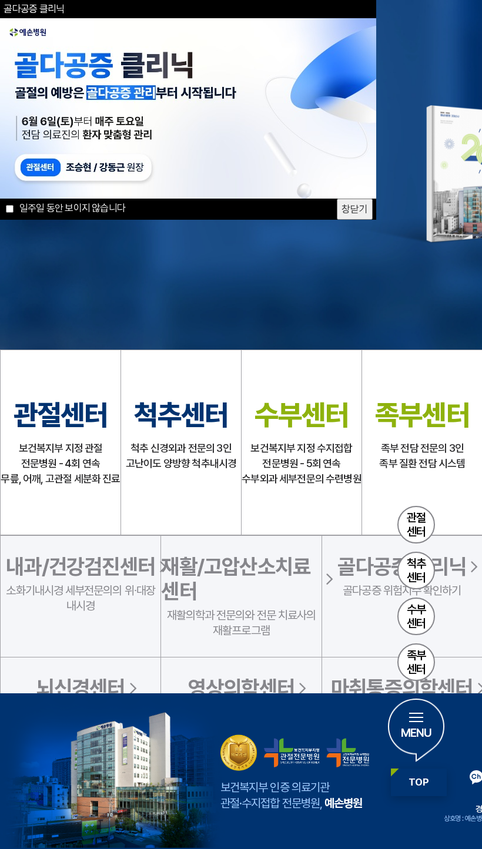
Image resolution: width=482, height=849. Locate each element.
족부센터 (416, 662)
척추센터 (416, 570)
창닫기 (355, 209)
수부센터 (416, 616)
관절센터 (416, 525)
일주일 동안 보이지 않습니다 (70, 208)
